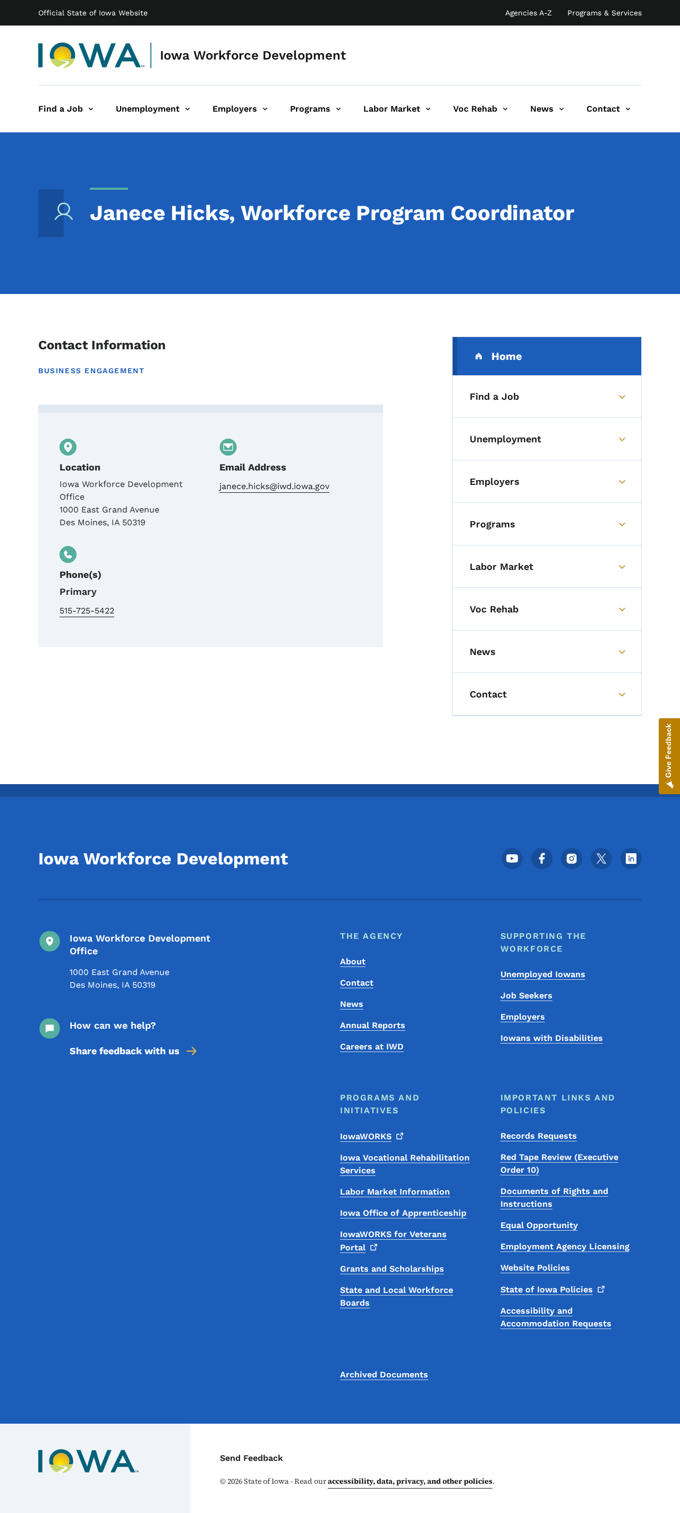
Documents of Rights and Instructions (554, 1197)
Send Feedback (251, 1458)
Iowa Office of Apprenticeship (403, 1213)
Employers (522, 1017)
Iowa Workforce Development (253, 55)
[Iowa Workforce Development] (91, 55)
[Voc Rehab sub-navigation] (505, 109)
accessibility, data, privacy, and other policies (410, 1481)
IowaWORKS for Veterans (393, 1241)
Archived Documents (384, 1374)
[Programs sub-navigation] (338, 109)
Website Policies (535, 1268)
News (351, 1004)
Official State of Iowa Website (93, 13)
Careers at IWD (372, 1046)
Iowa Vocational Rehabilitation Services (405, 1164)
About (353, 961)
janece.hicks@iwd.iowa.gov (274, 486)
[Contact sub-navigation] (628, 109)
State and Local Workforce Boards (396, 1296)
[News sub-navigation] (562, 109)
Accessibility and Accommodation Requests (555, 1317)
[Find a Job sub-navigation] (91, 109)
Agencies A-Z (528, 13)
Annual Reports (372, 1025)
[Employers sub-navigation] (265, 109)
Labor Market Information (395, 1192)
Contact (356, 983)
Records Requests (538, 1136)
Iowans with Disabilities (551, 1038)
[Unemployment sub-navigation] (188, 109)
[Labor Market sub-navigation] (428, 109)
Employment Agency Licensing (565, 1246)
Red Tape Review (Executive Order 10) (559, 1163)
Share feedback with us (125, 1050)
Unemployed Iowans (542, 974)
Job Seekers (526, 995)
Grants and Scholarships (392, 1269)
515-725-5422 (87, 611)
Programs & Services (604, 13)
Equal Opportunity (539, 1225)
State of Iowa (546, 1289)
